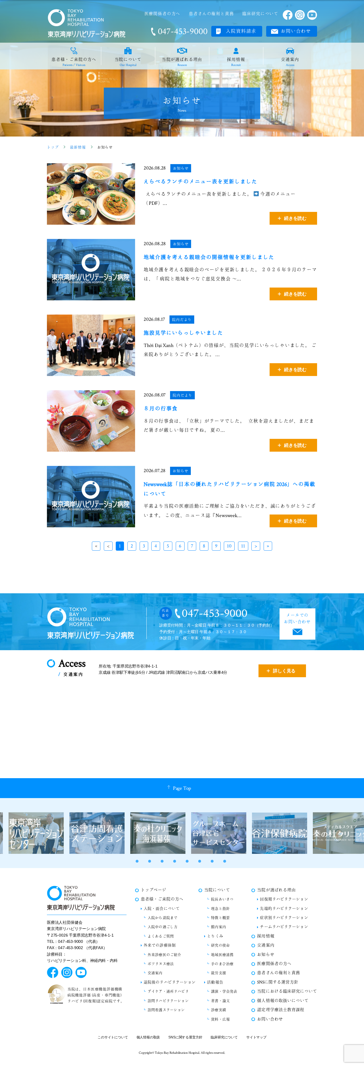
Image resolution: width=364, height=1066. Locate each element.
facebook (288, 14)
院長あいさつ (222, 899)
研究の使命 (220, 945)
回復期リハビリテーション (284, 899)
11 (243, 546)
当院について (128, 62)
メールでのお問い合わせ (297, 618)
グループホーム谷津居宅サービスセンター (213, 833)
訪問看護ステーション (166, 1010)
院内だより (182, 319)
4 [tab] (174, 861)
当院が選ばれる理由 (182, 62)
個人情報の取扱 (148, 1037)
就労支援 (218, 973)
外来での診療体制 (160, 945)
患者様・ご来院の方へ (73, 62)
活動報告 (215, 982)
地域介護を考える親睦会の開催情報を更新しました (209, 257)
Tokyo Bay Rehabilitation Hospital (177, 1053)
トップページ (153, 890)
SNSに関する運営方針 (277, 982)
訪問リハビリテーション (168, 1000)
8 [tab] (224, 861)
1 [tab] (137, 861)
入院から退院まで (162, 917)
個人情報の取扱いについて (282, 1001)
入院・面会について (162, 908)
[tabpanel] (30, 833)
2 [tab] (149, 861)
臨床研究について (260, 14)
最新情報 (78, 147)
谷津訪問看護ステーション (91, 833)
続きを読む (295, 218)
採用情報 (236, 62)
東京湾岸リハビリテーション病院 (90, 623)
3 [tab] (162, 861)
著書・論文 (220, 1000)
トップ (53, 147)
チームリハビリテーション (284, 926)
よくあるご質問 (161, 936)
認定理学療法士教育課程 (280, 1010)
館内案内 (218, 926)
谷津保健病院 (273, 833)
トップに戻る (348, 1050)
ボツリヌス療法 (161, 963)
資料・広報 (220, 1019)
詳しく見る (284, 670)
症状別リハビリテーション (284, 917)
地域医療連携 (222, 954)
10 (229, 546)
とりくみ (215, 936)
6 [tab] (199, 861)
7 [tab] (212, 861)
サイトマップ (256, 1037)
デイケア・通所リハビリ (168, 991)
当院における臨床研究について (287, 991)
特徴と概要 (220, 917)
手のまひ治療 (222, 963)
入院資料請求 (241, 31)
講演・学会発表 (224, 991)
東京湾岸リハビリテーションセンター (30, 833)
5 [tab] (187, 861)
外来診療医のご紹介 (164, 954)
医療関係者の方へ (162, 14)
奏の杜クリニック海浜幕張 (152, 833)
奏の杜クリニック (334, 833)
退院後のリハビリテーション (170, 982)
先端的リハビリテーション (284, 908)
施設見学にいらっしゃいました (183, 333)
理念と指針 (220, 908)
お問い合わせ (296, 31)
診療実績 (218, 1010)
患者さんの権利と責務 (211, 14)
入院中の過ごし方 (162, 926)
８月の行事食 (161, 408)
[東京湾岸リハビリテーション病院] (86, 23)
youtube (312, 14)
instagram (300, 14)
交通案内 (290, 62)
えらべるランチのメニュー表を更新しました (200, 181)
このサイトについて (113, 1037)
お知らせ (181, 168)
